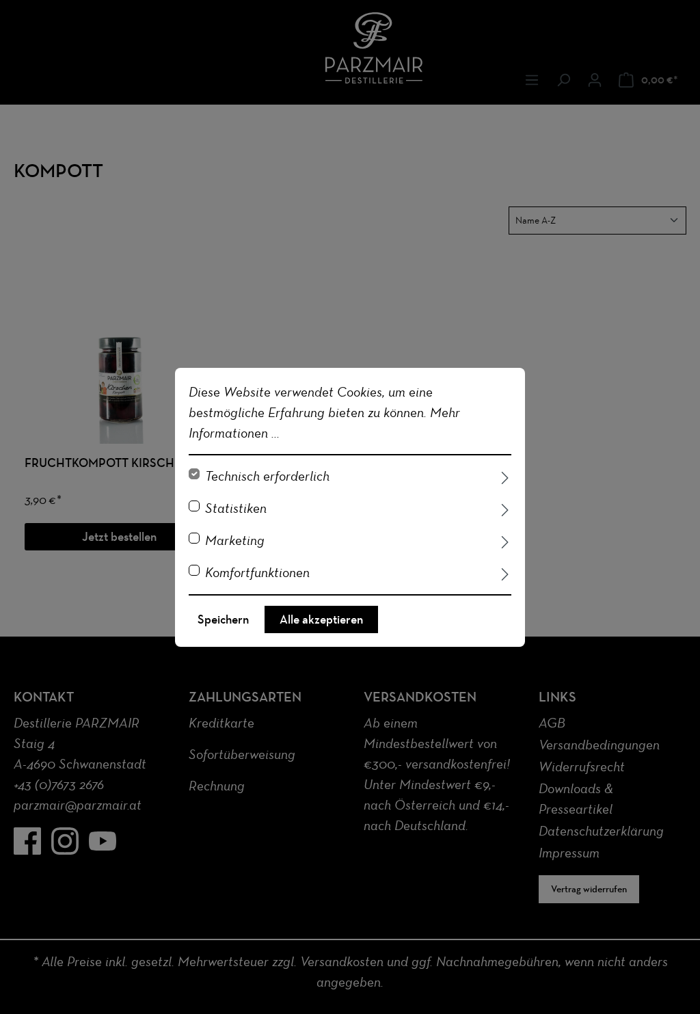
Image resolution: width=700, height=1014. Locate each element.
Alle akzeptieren (321, 619)
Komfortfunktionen (257, 572)
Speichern (223, 619)
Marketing (235, 540)
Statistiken (236, 508)
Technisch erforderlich (267, 476)
